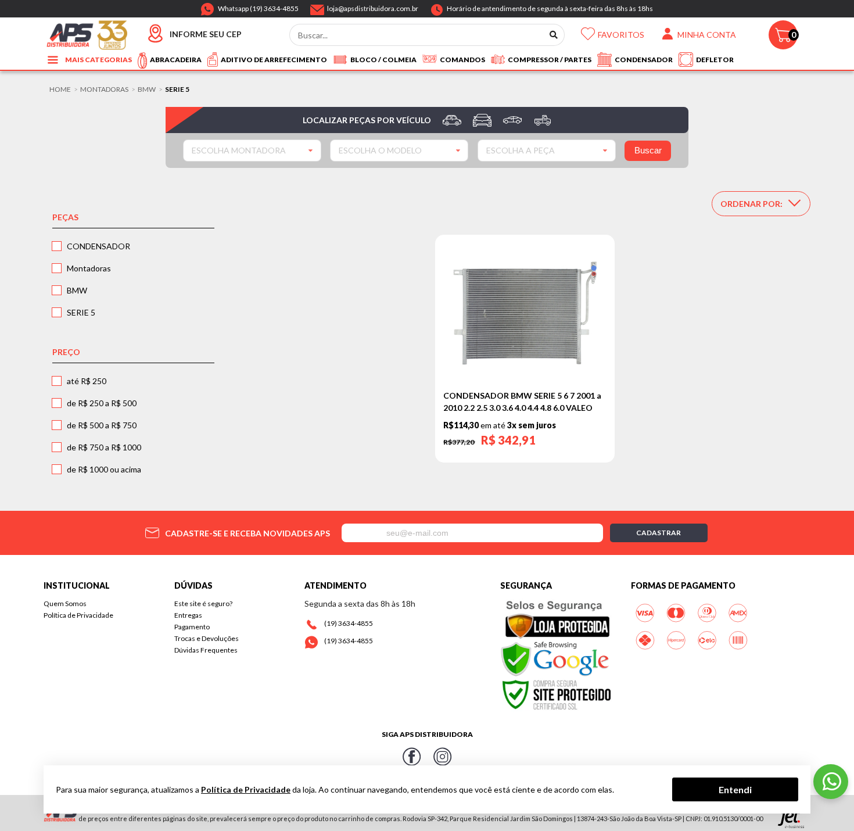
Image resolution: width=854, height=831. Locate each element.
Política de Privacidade (78, 615)
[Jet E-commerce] (791, 818)
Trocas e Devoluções (206, 638)
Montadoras (104, 89)
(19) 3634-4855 (348, 623)
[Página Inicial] (86, 34)
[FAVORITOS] (588, 37)
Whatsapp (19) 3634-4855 (258, 6)
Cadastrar (658, 532)
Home (60, 89)
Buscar (648, 150)
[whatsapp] (830, 781)
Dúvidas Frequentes (206, 650)
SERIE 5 (81, 312)
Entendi (735, 788)
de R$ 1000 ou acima (104, 469)
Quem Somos (65, 603)
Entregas (188, 615)
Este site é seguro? (203, 603)
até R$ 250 (86, 381)
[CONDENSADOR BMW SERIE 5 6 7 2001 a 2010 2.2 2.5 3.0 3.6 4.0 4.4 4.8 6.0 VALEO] (525, 313)
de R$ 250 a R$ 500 (102, 403)
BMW (147, 89)
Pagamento (192, 626)
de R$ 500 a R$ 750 (102, 425)
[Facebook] (411, 758)
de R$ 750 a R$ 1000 (104, 447)
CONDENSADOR (98, 246)
